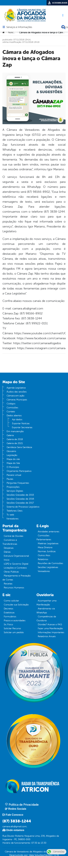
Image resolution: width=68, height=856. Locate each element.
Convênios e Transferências (9, 542)
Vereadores (12, 518)
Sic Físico (8, 624)
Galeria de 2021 (15, 443)
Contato (11, 411)
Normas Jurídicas (47, 551)
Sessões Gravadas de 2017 (20, 503)
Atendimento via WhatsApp (45, 610)
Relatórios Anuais (47, 636)
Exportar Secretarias (22, 427)
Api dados (17, 419)
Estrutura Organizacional (16, 556)
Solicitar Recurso (12, 628)
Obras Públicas (11, 572)
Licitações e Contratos (15, 568)
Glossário (11, 451)
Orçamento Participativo (19, 471)
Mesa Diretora (45, 547)
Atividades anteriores (48, 531)
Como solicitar (11, 600)
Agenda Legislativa (16, 388)
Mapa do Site (13, 463)
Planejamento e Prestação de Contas (16, 577)
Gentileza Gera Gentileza (19, 447)
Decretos (8, 608)
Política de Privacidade (23, 804)
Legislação (12, 455)
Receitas (8, 583)
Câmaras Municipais (17, 399)
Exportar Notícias (21, 423)
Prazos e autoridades (14, 620)
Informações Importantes (51, 632)
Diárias (7, 552)
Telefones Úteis (14, 511)
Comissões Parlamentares (43, 537)
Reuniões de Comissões (50, 563)
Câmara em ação (15, 395)
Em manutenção (15, 431)
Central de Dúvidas (13, 536)
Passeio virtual (14, 475)
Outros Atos (44, 555)
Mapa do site (13, 459)
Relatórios (43, 559)
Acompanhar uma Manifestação (46, 602)
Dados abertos (14, 415)
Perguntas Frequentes (18, 483)
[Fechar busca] (63, 27)
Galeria (10, 435)
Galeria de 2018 (15, 439)
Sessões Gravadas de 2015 (20, 495)
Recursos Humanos (14, 587)
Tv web (10, 514)
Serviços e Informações (19, 27)
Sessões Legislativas (48, 567)
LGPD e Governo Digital (16, 564)
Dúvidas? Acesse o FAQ (50, 624)
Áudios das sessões (17, 391)
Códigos (11, 403)
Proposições (13, 487)
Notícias (12, 32)
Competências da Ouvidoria (46, 618)
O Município (13, 467)
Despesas (9, 548)
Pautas (10, 479)
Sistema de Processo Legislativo (23, 507)
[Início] (3, 32)
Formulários (10, 616)
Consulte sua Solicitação (16, 604)
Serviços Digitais (15, 491)
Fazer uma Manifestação (50, 628)
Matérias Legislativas (48, 543)
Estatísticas (9, 612)
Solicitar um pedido (14, 632)
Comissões (12, 407)
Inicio (6, 560)
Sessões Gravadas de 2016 (20, 499)
